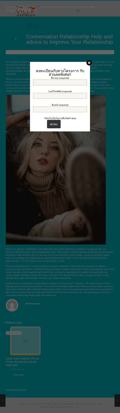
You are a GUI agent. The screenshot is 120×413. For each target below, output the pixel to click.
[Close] (89, 62)
